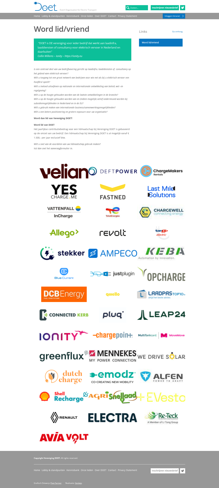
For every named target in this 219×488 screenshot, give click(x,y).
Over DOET (100, 15)
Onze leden (87, 15)
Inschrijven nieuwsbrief (165, 7)
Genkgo (78, 483)
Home (37, 15)
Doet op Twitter (182, 7)
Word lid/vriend (150, 42)
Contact (112, 15)
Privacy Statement (127, 15)
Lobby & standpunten (53, 15)
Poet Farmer (56, 483)
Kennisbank (73, 15)
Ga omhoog (177, 31)
